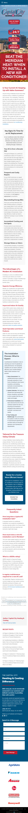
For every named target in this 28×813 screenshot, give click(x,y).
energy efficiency (13, 602)
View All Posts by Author (9, 623)
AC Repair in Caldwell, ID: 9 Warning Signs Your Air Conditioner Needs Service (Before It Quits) (14, 655)
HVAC (24, 597)
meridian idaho (16, 603)
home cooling (22, 602)
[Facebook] (4, 715)
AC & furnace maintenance (15, 587)
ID (1, 599)
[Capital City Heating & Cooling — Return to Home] (13, 12)
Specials (14, 46)
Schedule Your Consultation (14, 498)
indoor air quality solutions (15, 325)
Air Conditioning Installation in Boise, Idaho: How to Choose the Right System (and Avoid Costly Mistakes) (13, 649)
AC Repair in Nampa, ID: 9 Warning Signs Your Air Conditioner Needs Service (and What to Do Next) (13, 662)
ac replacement (19, 600)
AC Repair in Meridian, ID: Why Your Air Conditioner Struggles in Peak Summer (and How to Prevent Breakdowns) (13, 635)
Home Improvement (18, 597)
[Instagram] (6, 715)
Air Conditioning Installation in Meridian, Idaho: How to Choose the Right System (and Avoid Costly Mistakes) (13, 642)
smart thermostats (19, 339)
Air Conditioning (9, 597)
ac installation (10, 600)
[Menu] (2, 2)
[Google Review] (2, 715)
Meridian (4, 599)
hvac (9, 603)
